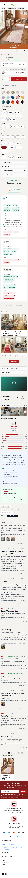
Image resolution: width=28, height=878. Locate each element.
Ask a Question (6, 85)
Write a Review (13, 515)
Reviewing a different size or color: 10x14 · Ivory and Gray (14, 600)
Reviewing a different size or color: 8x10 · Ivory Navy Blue (13, 725)
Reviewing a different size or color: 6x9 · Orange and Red (13, 743)
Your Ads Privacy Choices (9, 847)
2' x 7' (17, 143)
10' (3, 130)
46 (18, 752)
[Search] (4, 4)
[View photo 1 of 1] (3, 646)
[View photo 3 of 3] (13, 539)
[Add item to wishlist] (12, 315)
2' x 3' (4, 112)
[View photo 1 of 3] (3, 539)
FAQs (3, 864)
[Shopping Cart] (26, 4)
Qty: (2, 79)
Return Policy (5, 866)
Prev (6, 752)
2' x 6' (11, 143)
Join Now (23, 791)
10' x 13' (4, 119)
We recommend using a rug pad (17, 69)
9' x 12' (19, 116)
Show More (14, 361)
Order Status (5, 862)
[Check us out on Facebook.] (3, 874)
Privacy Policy (4, 795)
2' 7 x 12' (19, 147)
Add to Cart (18, 79)
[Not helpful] (26, 621)
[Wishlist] (24, 4)
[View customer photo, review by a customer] (5, 411)
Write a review (16, 54)
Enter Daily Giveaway (7, 856)
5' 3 (12, 126)
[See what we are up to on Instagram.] (6, 874)
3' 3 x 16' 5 (5, 151)
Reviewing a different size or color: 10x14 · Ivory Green (13, 665)
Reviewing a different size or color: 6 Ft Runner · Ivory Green (13, 618)
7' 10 (22, 126)
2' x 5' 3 (4, 143)
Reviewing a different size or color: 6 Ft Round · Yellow (13, 643)
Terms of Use (6, 844)
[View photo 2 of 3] (8, 539)
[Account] (22, 4)
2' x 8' (4, 147)
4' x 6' (10, 112)
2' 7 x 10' (11, 147)
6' (17, 126)
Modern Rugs (21, 8)
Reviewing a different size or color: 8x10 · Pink (13, 499)
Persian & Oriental (12, 8)
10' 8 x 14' (12, 119)
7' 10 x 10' (11, 116)
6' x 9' (4, 116)
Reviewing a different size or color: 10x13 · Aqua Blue (13, 570)
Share (14, 85)
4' (7, 126)
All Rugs (3, 8)
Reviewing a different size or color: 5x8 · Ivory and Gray (13, 700)
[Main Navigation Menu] (1, 4)
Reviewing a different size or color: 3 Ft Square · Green (13, 682)
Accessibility (5, 868)
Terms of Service (19, 797)
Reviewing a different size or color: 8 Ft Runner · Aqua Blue (13, 535)
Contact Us (5, 860)
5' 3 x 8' (17, 112)
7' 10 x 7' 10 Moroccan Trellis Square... (19, 356)
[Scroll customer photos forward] (25, 411)
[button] (13, 12)
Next (22, 752)
